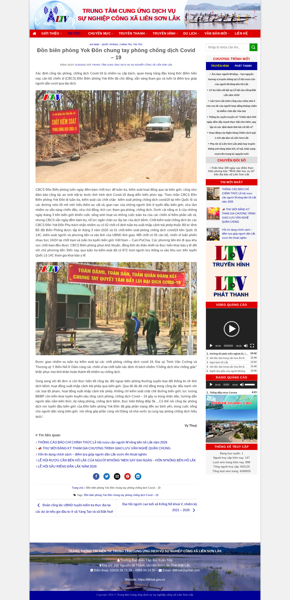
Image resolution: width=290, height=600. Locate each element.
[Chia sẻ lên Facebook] (96, 476)
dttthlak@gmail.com (186, 570)
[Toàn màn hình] (252, 346)
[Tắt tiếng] (246, 346)
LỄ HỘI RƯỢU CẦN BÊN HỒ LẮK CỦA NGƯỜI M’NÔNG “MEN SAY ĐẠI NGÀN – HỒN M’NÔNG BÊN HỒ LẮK (117, 460)
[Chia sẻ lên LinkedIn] (138, 476)
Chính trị (126, 44)
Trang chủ (77, 487)
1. (228, 353)
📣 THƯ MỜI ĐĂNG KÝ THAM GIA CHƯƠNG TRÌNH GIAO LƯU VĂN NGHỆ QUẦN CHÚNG (104, 448)
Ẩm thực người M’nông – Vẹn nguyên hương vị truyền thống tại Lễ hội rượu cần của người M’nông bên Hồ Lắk (231, 79)
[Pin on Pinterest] (127, 476)
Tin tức (73, 33)
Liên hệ (241, 33)
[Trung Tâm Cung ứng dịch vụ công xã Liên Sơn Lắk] (52, 14)
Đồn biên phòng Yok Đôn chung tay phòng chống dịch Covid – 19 (121, 495)
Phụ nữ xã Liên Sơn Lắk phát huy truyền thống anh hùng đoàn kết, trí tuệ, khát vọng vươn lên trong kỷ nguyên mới (231, 149)
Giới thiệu (50, 33)
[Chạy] (211, 346)
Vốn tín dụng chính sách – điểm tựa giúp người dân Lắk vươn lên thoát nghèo (92, 454)
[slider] (250, 384)
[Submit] (253, 47)
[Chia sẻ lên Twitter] (106, 476)
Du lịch (190, 33)
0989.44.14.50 (145, 570)
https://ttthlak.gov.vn (151, 579)
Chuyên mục (99, 33)
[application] (231, 329)
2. (228, 358)
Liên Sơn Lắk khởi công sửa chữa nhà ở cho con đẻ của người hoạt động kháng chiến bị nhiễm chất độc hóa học (231, 106)
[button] (231, 329)
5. (226, 371)
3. (217, 362)
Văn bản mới (216, 33)
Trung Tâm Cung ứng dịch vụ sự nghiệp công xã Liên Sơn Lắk (132, 65)
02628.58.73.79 (121, 570)
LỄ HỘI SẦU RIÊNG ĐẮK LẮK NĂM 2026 (67, 466)
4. (228, 366)
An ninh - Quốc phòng (104, 44)
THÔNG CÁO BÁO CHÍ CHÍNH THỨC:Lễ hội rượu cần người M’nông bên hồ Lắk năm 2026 (102, 442)
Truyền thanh (132, 33)
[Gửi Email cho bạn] (117, 476)
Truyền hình (164, 33)
